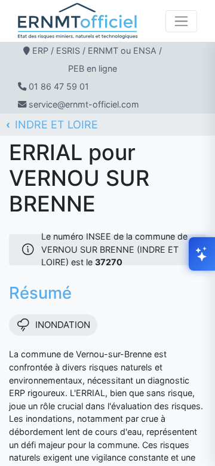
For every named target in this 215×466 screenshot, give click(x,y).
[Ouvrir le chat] (202, 254)
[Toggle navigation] (181, 21)
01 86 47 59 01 (59, 86)
